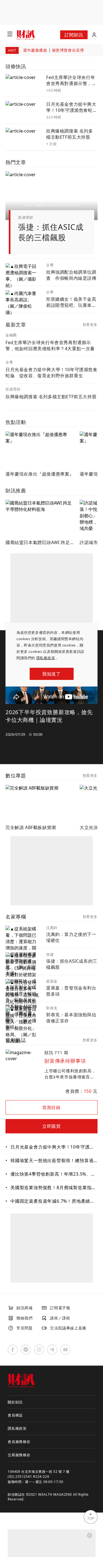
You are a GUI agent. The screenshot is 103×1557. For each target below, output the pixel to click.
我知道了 (51, 674)
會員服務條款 (19, 1441)
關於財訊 (15, 1402)
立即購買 (51, 1126)
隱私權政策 (45, 657)
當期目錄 (51, 1107)
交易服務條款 (19, 1454)
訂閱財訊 (74, 35)
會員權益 (15, 1415)
